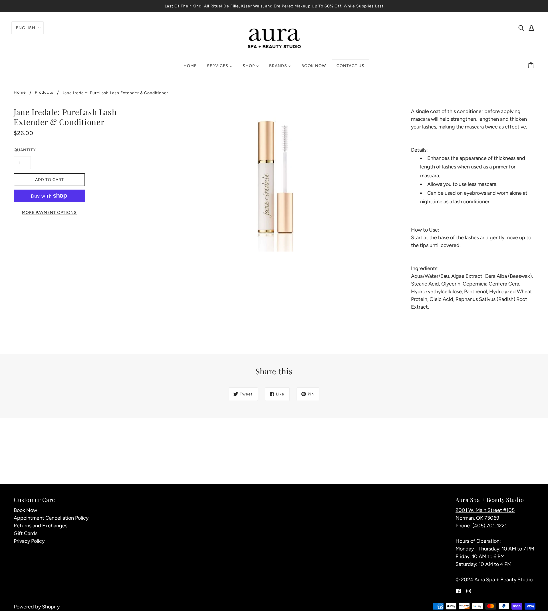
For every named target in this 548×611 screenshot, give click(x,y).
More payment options (49, 212)
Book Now (25, 510)
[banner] (274, 38)
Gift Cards (25, 533)
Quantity (22, 150)
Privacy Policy (29, 541)
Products (44, 93)
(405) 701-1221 (489, 525)
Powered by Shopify (37, 607)
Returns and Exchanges (40, 525)
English (25, 27)
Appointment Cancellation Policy (51, 518)
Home (20, 93)
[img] (521, 27)
